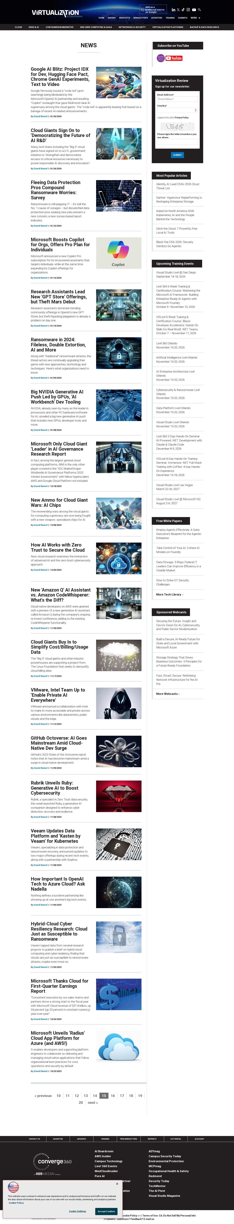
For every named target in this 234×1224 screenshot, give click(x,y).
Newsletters (140, 18)
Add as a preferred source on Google (154, 9)
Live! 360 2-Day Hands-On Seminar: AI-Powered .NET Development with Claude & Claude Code (179, 440)
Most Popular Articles (171, 175)
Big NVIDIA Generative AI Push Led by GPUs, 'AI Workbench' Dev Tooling (57, 397)
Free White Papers (169, 521)
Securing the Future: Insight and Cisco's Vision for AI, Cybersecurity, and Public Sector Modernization (178, 625)
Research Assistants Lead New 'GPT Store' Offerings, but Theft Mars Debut (59, 297)
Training (170, 18)
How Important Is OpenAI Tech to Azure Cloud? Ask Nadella (58, 884)
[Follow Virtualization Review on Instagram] (188, 10)
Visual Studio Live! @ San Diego (176, 272)
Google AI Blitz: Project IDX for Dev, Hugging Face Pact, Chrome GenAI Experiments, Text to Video (60, 76)
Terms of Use (150, 1215)
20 (81, 1103)
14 (95, 1096)
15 (104, 1096)
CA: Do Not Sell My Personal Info (177, 1215)
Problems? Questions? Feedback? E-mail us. (129, 1219)
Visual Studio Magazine (164, 1195)
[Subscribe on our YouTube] (167, 61)
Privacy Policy (181, 117)
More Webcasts (167, 693)
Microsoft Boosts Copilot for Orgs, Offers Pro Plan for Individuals (60, 245)
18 (131, 1096)
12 (77, 1096)
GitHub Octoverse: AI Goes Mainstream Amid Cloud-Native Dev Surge (59, 743)
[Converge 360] (52, 1162)
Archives (81, 1139)
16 (113, 1096)
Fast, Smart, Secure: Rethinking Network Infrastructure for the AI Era (177, 680)
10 (59, 1096)
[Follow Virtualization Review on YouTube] (194, 10)
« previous (43, 1096)
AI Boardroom (104, 1151)
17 (122, 1096)
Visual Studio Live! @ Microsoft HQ (178, 499)
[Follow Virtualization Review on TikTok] (183, 10)
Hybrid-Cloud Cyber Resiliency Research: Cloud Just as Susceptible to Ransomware (59, 931)
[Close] (117, 1184)
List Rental (175, 1139)
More (194, 18)
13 (86, 1096)
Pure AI (100, 1176)
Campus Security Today (165, 1156)
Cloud (18, 27)
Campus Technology (108, 1161)
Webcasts (124, 18)
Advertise (156, 18)
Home (101, 18)
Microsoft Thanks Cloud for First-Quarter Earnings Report (59, 986)
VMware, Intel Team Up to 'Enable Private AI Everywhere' (58, 695)
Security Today (159, 1181)
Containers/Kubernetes (59, 27)
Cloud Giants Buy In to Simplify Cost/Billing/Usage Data (59, 647)
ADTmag (154, 1151)
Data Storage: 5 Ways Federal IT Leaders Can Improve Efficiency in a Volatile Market (178, 566)
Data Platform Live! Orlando (173, 408)
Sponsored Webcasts (171, 612)
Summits (182, 18)
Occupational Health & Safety (169, 1171)
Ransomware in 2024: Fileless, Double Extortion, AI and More (58, 345)
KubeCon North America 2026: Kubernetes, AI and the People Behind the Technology (175, 215)
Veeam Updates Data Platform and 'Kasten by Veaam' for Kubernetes (56, 836)
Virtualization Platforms (167, 27)
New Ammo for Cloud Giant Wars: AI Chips (59, 502)
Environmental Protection (166, 1161)
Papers (111, 18)
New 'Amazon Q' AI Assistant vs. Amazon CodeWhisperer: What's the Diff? (61, 595)
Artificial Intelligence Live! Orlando (177, 357)
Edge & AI (34, 27)
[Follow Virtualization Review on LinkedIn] (173, 10)
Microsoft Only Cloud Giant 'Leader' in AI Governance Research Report (59, 449)
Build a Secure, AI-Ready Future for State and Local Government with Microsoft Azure (178, 643)
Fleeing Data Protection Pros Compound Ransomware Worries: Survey (55, 190)
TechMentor (157, 1186)
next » (93, 1103)
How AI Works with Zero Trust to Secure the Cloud (58, 547)
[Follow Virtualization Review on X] (178, 10)
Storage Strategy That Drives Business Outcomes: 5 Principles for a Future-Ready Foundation (179, 661)
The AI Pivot (157, 1190)
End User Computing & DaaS (96, 27)
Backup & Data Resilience (204, 27)
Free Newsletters (128, 1139)
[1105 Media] (47, 1174)
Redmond (155, 1176)
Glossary (199, 1139)
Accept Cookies (106, 1211)
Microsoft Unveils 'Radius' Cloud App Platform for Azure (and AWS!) (58, 1038)
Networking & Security (132, 27)
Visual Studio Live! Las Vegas (174, 485)
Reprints (152, 1139)
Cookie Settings (77, 1211)
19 (140, 1096)
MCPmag (155, 1166)
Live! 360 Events (106, 1166)
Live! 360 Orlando (166, 343)
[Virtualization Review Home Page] (57, 14)
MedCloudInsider (106, 1171)
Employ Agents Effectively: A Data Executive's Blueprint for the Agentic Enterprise (178, 534)
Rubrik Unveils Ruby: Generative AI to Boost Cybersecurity (54, 788)
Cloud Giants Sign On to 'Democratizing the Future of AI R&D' (60, 135)
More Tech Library (168, 594)
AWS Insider (103, 1156)
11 (68, 1096)
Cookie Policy (129, 1215)
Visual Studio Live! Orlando (172, 422)
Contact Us (34, 1139)
